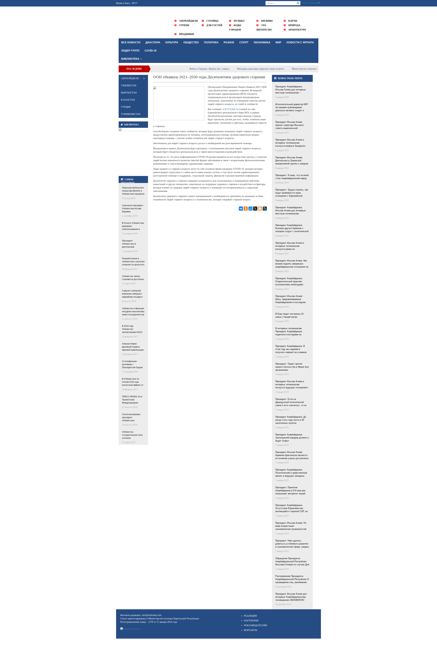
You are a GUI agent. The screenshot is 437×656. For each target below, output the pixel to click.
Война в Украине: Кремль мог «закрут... (196, 69)
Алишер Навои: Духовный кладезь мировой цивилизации (133, 347)
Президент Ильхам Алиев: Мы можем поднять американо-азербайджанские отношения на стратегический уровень (291, 264)
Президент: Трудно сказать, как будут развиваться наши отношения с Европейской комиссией (291, 193)
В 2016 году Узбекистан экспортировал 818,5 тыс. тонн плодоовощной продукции (132, 329)
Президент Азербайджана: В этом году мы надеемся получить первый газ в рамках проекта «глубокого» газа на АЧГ (292, 349)
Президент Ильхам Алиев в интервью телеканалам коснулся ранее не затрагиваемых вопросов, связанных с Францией (289, 246)
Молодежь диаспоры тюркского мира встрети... (247, 69)
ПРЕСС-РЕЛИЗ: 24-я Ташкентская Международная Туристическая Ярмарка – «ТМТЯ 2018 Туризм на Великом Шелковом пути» (132, 399)
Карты (292, 21)
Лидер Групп (130, 50)
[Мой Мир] (250, 209)
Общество (191, 42)
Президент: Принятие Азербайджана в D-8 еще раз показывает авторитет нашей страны (290, 490)
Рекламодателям (255, 625)
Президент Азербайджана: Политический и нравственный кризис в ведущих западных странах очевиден (291, 473)
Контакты (250, 630)
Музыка (239, 21)
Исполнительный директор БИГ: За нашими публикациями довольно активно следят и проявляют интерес (292, 107)
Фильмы (267, 21)
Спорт (243, 42)
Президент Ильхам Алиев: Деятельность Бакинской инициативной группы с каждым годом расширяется (291, 160)
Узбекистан (128, 85)
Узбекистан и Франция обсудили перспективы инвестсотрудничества (133, 311)
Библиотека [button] (130, 58)
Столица (212, 21)
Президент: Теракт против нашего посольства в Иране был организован (292, 367)
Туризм (184, 25)
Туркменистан (130, 114)
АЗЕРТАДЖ (228, 109)
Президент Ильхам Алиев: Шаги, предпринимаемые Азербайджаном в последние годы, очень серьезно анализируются (290, 299)
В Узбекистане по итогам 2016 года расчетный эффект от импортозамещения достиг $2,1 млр (132, 382)
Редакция (250, 616)
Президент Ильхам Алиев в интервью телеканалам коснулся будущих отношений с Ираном (291, 384)
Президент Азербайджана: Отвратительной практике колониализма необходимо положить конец (289, 281)
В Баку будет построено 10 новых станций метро (289, 315)
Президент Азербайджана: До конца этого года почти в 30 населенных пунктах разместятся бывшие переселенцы (290, 420)
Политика (211, 42)
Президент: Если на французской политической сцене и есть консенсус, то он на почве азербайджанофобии (290, 402)
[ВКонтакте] (241, 209)
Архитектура (297, 29)
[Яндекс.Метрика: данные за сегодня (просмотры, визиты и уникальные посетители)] (130, 629)
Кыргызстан (129, 92)
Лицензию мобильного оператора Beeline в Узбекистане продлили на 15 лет (133, 191)
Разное (229, 42)
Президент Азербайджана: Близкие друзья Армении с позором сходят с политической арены (291, 228)
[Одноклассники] (246, 209)
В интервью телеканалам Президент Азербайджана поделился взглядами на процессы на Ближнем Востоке (291, 331)
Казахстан (128, 100)
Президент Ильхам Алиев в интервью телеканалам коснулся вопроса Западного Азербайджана (290, 143)
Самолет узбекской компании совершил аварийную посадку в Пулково (132, 294)
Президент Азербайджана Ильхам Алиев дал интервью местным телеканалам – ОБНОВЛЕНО (290, 89)
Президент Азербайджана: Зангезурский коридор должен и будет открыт (292, 437)
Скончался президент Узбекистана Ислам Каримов (132, 208)
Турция (125, 107)
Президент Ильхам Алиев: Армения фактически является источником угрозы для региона (291, 455)
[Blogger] (260, 209)
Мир (278, 42)
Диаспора (152, 42)
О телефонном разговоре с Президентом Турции (132, 364)
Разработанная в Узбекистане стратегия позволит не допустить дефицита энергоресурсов (133, 261)
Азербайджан (188, 21)
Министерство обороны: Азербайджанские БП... (303, 69)
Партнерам (251, 620)
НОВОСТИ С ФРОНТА (300, 42)
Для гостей (214, 25)
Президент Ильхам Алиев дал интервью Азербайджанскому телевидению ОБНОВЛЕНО (291, 597)
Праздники (186, 34)
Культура (171, 42)
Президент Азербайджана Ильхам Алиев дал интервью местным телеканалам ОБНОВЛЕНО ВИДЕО (290, 210)
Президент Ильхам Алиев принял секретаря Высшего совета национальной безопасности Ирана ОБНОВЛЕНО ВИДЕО (289, 125)
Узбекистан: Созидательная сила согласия (132, 435)
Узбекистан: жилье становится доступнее (133, 278)
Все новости (130, 42)
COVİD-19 (150, 50)
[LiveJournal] (265, 209)
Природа (294, 25)
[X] (255, 209)
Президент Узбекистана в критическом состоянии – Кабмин (132, 244)
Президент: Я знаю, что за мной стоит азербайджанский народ (291, 177)
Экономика (261, 42)
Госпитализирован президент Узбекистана (131, 417)
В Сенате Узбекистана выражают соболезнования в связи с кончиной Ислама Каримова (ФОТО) (133, 226)
